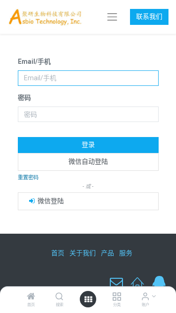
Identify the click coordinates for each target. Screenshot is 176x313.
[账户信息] (145, 297)
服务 (125, 253)
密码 (24, 97)
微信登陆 (50, 201)
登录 (88, 144)
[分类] (116, 297)
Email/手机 (34, 61)
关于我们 (82, 253)
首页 (57, 253)
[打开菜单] (88, 299)
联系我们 (149, 16)
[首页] (31, 297)
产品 (107, 253)
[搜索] (59, 297)
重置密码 (28, 178)
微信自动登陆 (88, 161)
